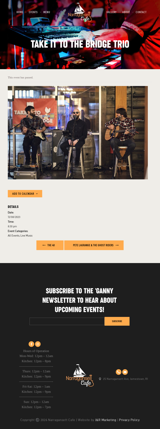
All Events (13, 235)
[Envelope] (125, 372)
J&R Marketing (105, 420)
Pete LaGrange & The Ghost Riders (93, 245)
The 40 (51, 245)
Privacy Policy (129, 420)
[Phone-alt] (118, 372)
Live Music (26, 235)
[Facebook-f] (31, 344)
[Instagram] (38, 344)
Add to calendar (23, 193)
